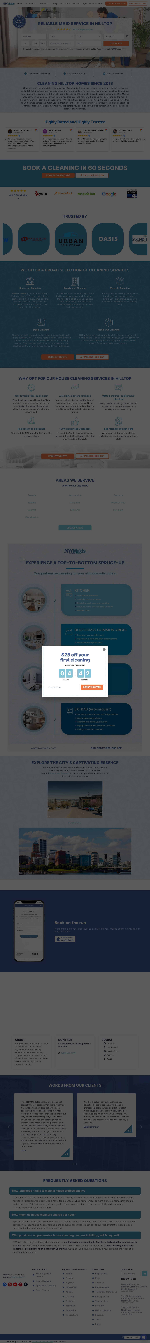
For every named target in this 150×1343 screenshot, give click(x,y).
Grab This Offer (92, 687)
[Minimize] (104, 649)
